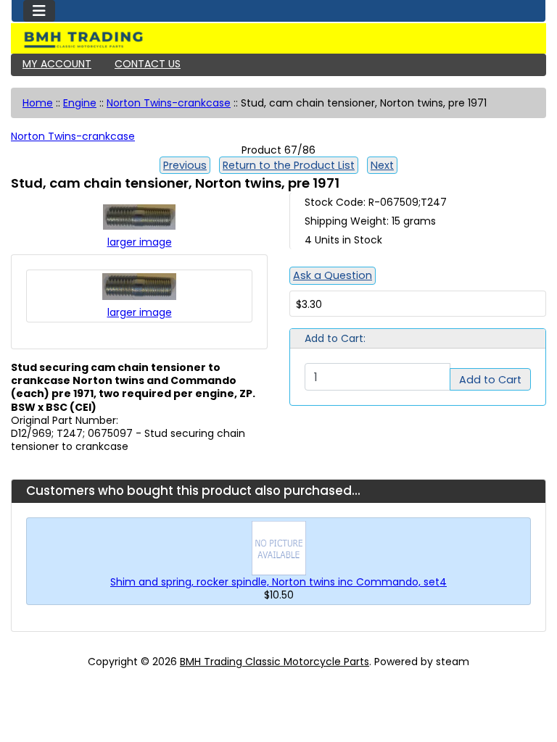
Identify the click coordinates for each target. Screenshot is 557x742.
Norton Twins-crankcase (169, 103)
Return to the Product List (289, 165)
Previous (185, 165)
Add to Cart (490, 379)
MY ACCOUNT (56, 64)
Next (382, 165)
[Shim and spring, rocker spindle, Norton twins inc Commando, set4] (279, 547)
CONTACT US (148, 64)
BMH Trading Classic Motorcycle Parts (274, 661)
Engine (79, 103)
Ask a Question (332, 275)
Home (37, 103)
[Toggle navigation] (39, 11)
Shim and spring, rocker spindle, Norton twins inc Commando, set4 (278, 582)
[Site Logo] (278, 39)
